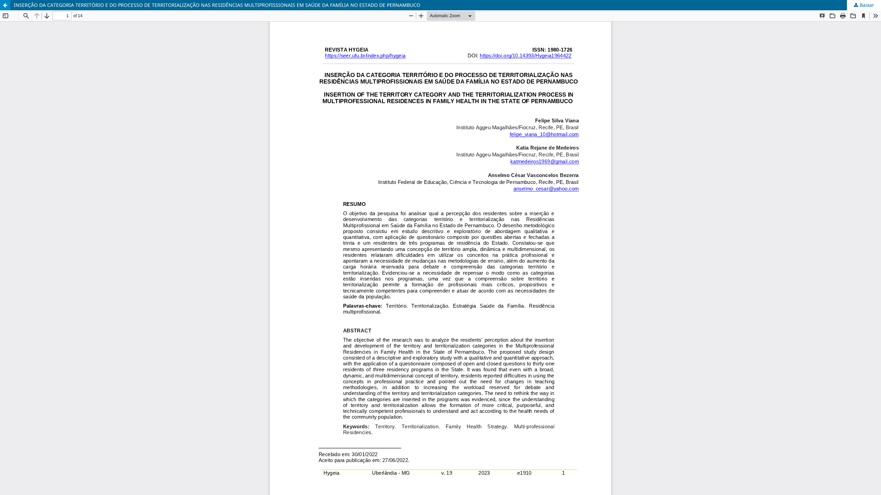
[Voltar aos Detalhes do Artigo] (5, 5)
